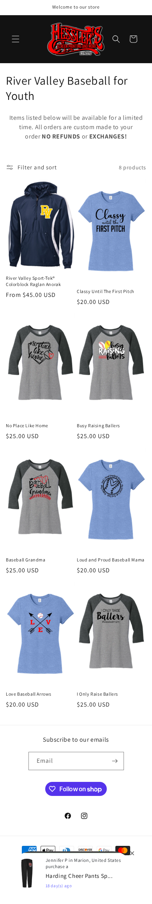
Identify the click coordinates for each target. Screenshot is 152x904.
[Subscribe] (115, 761)
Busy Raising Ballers (98, 425)
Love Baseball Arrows (28, 694)
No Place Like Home (27, 425)
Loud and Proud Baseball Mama (111, 560)
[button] (15, 39)
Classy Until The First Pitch (105, 291)
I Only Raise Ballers (97, 694)
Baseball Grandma (26, 560)
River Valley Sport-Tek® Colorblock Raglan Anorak (33, 281)
